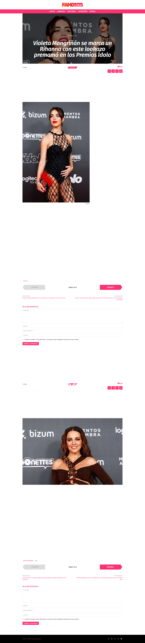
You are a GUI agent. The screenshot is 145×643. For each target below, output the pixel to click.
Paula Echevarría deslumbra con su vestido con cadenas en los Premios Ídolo (43, 298)
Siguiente (110, 287)
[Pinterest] (117, 71)
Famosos (72, 67)
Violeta (25, 281)
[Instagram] (112, 639)
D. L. (26, 67)
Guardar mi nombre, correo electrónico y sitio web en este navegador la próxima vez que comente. (52, 339)
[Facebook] (109, 71)
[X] (113, 71)
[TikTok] (115, 639)
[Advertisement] (72, 89)
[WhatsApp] (121, 71)
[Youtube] (121, 639)
